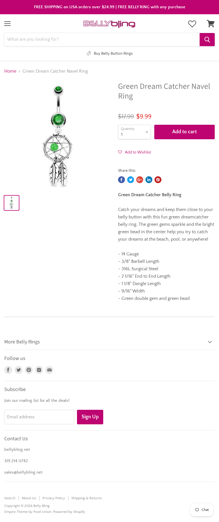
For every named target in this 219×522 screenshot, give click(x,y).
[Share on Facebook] (121, 179)
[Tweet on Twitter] (130, 179)
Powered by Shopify (69, 512)
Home (10, 71)
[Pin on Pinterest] (158, 179)
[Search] (207, 39)
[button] (134, 152)
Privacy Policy (53, 498)
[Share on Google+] (139, 179)
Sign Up (90, 417)
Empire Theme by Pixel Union (27, 512)
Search (9, 498)
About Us (29, 498)
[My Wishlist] (192, 24)
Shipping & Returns (86, 498)
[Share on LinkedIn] (148, 179)
